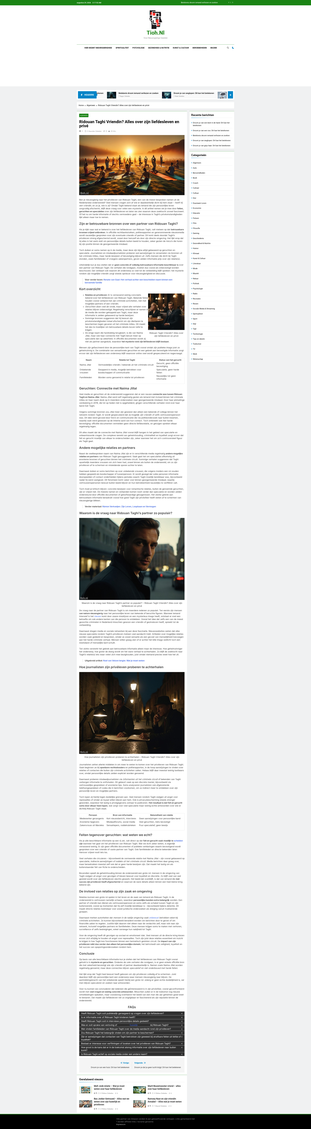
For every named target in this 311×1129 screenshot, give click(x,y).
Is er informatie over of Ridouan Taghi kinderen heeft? (108, 1017)
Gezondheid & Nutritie (158, 48)
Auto (195, 168)
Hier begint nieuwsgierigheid (98, 48)
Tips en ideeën (199, 339)
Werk (195, 354)
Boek (195, 178)
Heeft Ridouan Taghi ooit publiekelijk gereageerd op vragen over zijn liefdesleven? (122, 1013)
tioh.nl (155, 33)
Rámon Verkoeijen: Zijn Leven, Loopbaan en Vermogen (129, 506)
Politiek (196, 283)
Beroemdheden (200, 48)
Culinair (196, 188)
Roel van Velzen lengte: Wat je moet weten (124, 660)
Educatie (196, 213)
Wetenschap (198, 359)
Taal (194, 329)
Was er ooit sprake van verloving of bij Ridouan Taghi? (124, 1025)
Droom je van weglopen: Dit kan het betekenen (132, 93)
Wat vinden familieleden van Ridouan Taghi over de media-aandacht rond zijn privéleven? (126, 1029)
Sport (195, 319)
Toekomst (197, 344)
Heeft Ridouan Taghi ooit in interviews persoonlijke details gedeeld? (115, 1021)
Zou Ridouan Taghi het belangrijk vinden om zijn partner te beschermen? (117, 1032)
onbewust (154, 917)
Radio (195, 294)
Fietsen (196, 218)
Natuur (195, 278)
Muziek (213, 48)
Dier (194, 198)
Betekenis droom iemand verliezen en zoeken (211, 135)
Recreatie (197, 299)
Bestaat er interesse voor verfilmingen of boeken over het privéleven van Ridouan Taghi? (126, 1043)
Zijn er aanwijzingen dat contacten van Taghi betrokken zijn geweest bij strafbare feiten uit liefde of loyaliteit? (131, 1038)
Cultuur (196, 193)
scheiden (178, 840)
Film (194, 223)
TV (194, 349)
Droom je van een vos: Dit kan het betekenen (211, 130)
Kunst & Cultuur (181, 48)
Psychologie (138, 48)
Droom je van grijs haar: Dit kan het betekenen (187, 93)
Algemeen (84, 115)
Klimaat (196, 253)
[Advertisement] (155, 69)
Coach (195, 183)
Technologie (198, 334)
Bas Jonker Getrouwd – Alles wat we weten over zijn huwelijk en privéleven (111, 1102)
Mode (195, 268)
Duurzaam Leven (199, 203)
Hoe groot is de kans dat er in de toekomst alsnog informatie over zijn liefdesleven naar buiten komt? (128, 1049)
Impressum (120, 1124)
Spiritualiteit (122, 48)
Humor (196, 248)
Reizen (195, 304)
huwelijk (134, 1025)
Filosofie (196, 228)
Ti (82, 131)
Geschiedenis (198, 238)
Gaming (196, 233)
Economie (197, 208)
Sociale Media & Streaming (204, 309)
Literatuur (197, 263)
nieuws (97, 616)
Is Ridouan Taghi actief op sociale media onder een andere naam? (114, 1054)
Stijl (194, 324)
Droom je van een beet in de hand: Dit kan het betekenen (195, 3)
